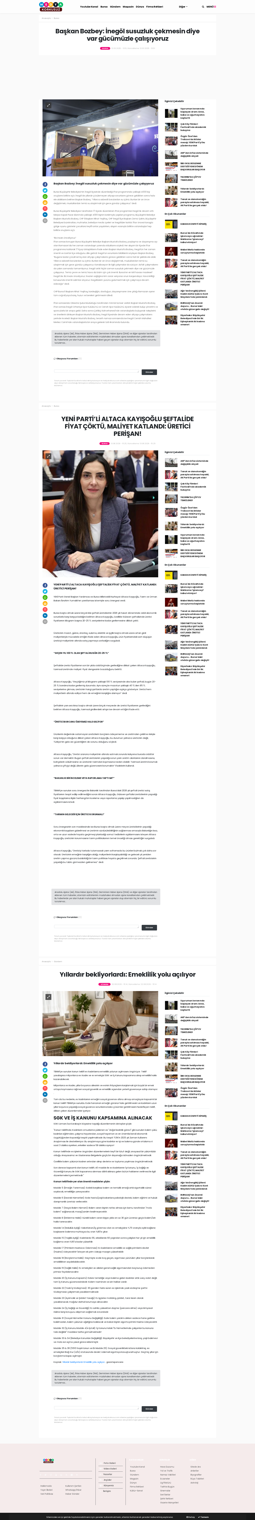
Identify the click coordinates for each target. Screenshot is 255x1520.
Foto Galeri (109, 1463)
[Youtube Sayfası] (57, 1474)
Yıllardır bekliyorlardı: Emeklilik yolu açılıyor (192, 190)
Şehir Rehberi (166, 1498)
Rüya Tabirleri (197, 1478)
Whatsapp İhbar (73, 1489)
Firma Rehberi (154, 6)
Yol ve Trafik (166, 1470)
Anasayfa (46, 18)
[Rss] (68, 1474)
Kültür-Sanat (136, 1490)
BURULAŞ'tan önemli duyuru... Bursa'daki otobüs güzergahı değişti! (194, 306)
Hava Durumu (167, 1466)
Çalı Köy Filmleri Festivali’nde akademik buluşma (193, 127)
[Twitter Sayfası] (47, 1474)
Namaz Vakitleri (168, 1474)
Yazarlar (107, 1474)
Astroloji (194, 1482)
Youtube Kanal (89, 6)
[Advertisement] (127, 77)
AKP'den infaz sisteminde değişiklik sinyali (194, 154)
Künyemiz (108, 1485)
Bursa (104, 6)
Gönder (149, 372)
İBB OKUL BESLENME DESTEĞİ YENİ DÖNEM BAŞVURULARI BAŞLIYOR (192, 166)
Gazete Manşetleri (169, 1502)
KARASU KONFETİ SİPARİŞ (193, 224)
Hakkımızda (46, 1485)
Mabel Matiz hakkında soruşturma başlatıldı (192, 251)
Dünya (140, 6)
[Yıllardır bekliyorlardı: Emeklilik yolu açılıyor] (100, 1023)
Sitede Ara (196, 1466)
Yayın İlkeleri (46, 1489)
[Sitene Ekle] (78, 1474)
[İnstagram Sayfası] (52, 1474)
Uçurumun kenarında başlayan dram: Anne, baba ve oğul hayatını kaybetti (192, 113)
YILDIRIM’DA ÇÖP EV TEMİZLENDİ (190, 178)
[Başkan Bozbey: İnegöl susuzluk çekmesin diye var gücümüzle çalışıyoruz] (100, 137)
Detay (191, 1517)
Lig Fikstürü (165, 1482)
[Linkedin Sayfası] (62, 1474)
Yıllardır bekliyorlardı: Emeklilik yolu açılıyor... (84, 1362)
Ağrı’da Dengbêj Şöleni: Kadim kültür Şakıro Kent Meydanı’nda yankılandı (194, 293)
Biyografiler (196, 1474)
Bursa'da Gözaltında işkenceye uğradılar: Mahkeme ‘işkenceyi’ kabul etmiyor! (192, 238)
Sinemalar (165, 1490)
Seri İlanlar (165, 1494)
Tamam (204, 1517)
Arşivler (107, 1479)
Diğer (182, 6)
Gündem (115, 6)
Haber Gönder (72, 1493)
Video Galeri (110, 1468)
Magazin (128, 6)
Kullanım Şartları (73, 1485)
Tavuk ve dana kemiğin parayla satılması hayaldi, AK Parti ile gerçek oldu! (194, 202)
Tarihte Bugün (167, 1486)
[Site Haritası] (73, 1474)
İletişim (107, 1491)
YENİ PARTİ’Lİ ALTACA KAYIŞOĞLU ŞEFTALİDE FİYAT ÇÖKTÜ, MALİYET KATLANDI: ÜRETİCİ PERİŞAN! (192, 278)
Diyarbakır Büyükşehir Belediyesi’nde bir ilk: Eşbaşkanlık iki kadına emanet (192, 320)
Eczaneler (165, 1478)
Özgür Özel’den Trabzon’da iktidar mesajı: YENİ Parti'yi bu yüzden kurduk (192, 141)
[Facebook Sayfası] (42, 1474)
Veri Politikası (46, 1493)
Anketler (195, 1470)
